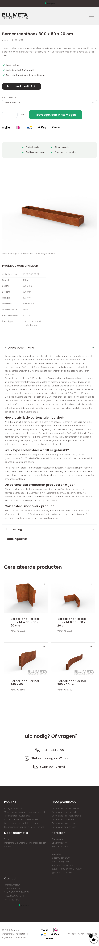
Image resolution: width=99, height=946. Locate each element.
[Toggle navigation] (91, 16)
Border (55, 52)
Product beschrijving (19, 348)
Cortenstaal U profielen (63, 820)
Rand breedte (10, 98)
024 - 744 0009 (12, 889)
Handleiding (13, 529)
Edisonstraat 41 (59, 843)
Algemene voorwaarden (14, 938)
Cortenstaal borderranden (65, 812)
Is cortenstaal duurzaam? (17, 816)
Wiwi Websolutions (87, 934)
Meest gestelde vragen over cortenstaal (24, 812)
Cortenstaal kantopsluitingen (66, 816)
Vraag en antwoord (14, 809)
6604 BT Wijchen (60, 847)
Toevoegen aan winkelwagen (55, 115)
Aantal (24, 115)
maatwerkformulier (47, 518)
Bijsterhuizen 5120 (61, 858)
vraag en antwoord (17, 462)
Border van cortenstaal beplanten (21, 820)
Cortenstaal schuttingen (64, 827)
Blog (6, 839)
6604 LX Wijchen (60, 862)
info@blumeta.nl (12, 885)
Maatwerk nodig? (19, 86)
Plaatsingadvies (16, 539)
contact (32, 390)
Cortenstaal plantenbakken (65, 809)
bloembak (82, 52)
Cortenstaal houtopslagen (65, 823)
